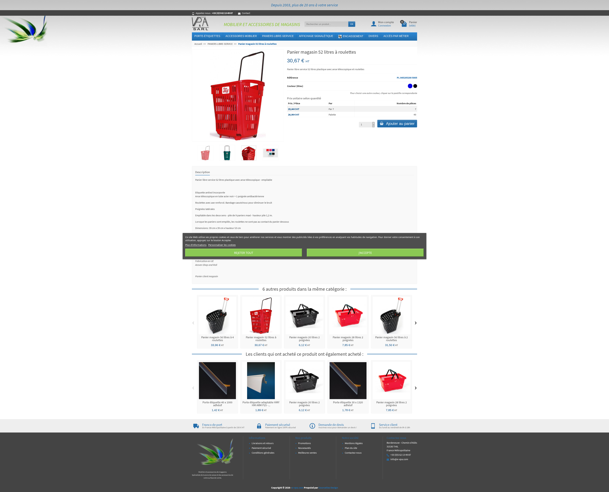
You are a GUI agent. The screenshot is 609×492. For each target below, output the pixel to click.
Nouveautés (304, 447)
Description (202, 172)
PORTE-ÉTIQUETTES (207, 36)
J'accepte (365, 252)
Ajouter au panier (400, 123)
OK (351, 24)
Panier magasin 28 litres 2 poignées (348, 338)
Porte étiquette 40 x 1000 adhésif (217, 403)
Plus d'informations (195, 244)
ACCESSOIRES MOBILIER (241, 36)
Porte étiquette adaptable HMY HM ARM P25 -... (260, 403)
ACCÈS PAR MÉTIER (396, 36)
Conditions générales (263, 452)
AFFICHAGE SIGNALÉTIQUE (316, 36)
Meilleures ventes (307, 452)
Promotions (304, 443)
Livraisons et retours (263, 443)
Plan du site (351, 447)
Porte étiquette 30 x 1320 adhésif (348, 403)
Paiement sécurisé (261, 447)
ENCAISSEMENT (352, 36)
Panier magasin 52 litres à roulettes (261, 338)
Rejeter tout (243, 252)
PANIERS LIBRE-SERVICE (278, 36)
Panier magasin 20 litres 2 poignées (304, 338)
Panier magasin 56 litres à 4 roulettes (217, 338)
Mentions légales (354, 443)
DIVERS (373, 36)
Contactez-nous (353, 452)
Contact (246, 13)
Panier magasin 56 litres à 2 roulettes (391, 338)
